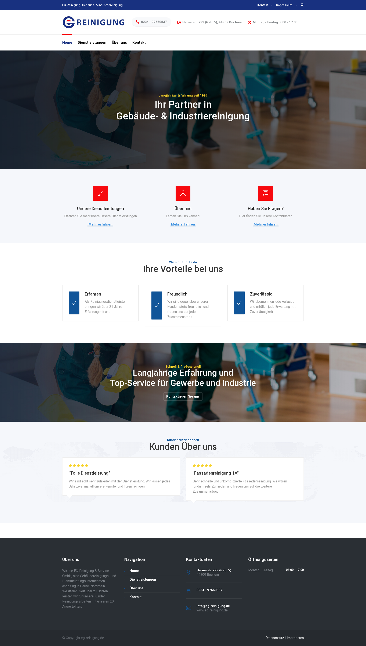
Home (67, 42)
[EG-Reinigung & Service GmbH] (94, 22)
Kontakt (262, 5)
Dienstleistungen (92, 42)
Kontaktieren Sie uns (183, 396)
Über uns (119, 42)
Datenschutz (274, 638)
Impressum (284, 5)
